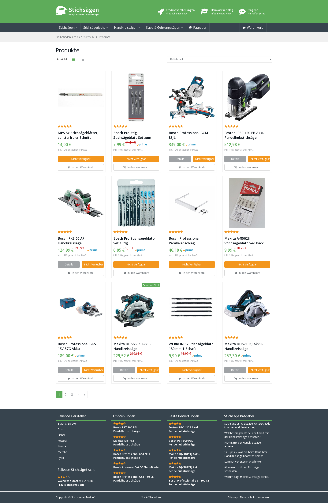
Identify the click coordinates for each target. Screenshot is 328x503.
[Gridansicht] (73, 59)
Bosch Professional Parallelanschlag (184, 240)
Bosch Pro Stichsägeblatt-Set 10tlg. (134, 240)
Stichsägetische (94, 27)
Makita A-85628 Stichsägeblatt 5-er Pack (244, 240)
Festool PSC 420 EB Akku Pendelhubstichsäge (244, 135)
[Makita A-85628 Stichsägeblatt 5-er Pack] (247, 203)
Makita (62, 446)
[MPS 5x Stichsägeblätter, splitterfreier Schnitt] (81, 97)
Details (180, 159)
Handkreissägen (126, 27)
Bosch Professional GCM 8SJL (188, 135)
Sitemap (233, 497)
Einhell (61, 435)
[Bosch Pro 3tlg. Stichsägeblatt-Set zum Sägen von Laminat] (136, 97)
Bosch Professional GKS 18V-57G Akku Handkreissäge (77, 346)
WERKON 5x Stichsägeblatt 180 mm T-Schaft (191, 346)
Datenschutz (247, 497)
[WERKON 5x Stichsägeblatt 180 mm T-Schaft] (192, 308)
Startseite (89, 37)
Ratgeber (199, 27)
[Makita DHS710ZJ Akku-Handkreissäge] (247, 308)
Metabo (62, 452)
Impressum (264, 497)
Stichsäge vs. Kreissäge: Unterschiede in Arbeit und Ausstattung (247, 425)
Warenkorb (254, 27)
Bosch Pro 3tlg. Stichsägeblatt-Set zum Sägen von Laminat (132, 135)
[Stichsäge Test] (90, 11)
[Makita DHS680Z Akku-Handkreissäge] (136, 309)
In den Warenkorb (82, 167)
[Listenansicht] (82, 59)
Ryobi (61, 458)
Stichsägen (67, 27)
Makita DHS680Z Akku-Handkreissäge (132, 346)
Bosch (61, 429)
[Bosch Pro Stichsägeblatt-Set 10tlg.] (136, 203)
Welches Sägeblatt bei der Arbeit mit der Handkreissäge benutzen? (246, 435)
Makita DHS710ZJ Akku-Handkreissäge (243, 346)
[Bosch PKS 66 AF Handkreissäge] (81, 202)
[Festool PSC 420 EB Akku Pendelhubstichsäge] (247, 97)
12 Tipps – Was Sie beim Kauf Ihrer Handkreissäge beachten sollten (245, 454)
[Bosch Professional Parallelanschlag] (192, 203)
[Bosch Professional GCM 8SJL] (192, 97)
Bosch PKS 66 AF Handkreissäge (71, 240)
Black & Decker (67, 423)
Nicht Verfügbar (80, 159)
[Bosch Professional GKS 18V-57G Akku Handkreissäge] (81, 309)
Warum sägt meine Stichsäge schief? (246, 477)
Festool (62, 440)
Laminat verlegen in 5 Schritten (243, 461)
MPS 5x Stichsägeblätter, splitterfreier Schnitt (78, 135)
